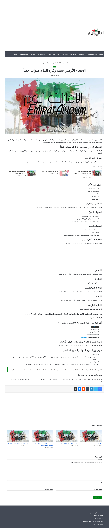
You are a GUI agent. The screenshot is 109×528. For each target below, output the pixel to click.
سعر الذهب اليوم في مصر (97, 512)
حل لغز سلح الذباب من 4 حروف (50, 171)
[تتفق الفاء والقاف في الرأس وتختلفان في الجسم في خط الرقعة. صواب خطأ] (97, 173)
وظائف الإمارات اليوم (98, 524)
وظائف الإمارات (41, 54)
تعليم (62, 63)
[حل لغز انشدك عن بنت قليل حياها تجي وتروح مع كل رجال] (31, 173)
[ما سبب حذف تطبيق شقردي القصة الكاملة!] (18, 436)
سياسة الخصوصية (24, 54)
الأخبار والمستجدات (92, 54)
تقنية (49, 54)
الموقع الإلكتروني (49, 489)
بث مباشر (33, 54)
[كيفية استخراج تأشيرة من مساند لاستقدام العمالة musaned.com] (42, 436)
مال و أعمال (73, 54)
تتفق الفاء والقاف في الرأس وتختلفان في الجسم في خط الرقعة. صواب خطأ (82, 173)
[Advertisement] (78, 12)
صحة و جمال (65, 54)
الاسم (100, 482)
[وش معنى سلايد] (91, 436)
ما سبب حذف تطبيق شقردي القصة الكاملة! (18, 443)
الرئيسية (101, 54)
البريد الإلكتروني (98, 489)
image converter (98, 515)
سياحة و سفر (56, 54)
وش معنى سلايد (98, 443)
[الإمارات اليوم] (95, 32)
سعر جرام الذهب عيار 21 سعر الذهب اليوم (93, 521)
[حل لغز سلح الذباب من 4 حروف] (64, 173)
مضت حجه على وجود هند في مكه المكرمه (67, 443)
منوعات (81, 54)
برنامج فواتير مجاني (98, 518)
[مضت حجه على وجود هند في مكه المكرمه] (66, 436)
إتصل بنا (16, 54)
